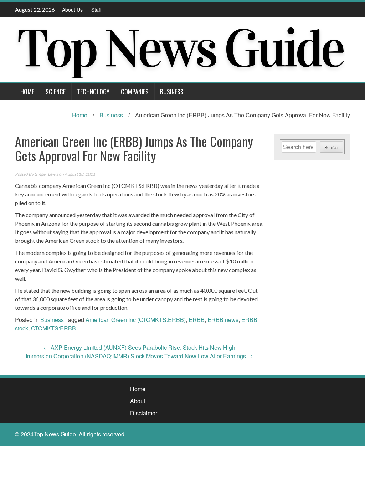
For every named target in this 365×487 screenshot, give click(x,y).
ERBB (197, 320)
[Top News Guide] (180, 49)
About (137, 401)
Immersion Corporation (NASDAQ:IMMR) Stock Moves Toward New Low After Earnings (139, 356)
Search (331, 147)
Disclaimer (143, 413)
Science (56, 91)
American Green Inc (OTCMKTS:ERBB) (136, 320)
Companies (135, 91)
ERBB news (222, 320)
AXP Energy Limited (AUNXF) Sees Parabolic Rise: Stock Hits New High (139, 347)
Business (172, 91)
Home (27, 91)
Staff (96, 9)
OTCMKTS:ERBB (53, 328)
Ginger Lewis (46, 174)
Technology (93, 91)
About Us (72, 9)
